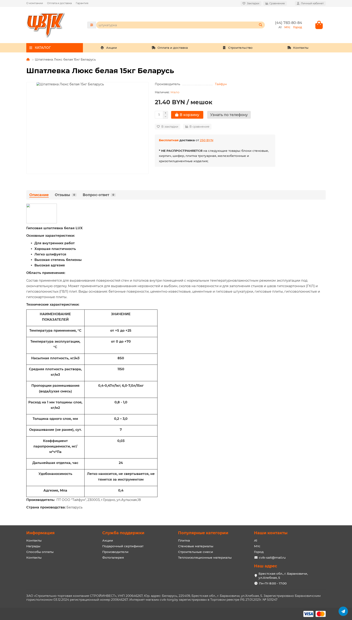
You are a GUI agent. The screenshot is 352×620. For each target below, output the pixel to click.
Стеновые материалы (195, 546)
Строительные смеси (195, 552)
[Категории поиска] (91, 25)
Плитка (184, 540)
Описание (39, 195)
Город (259, 552)
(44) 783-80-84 (288, 23)
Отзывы (65, 195)
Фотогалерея (113, 557)
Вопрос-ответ (98, 195)
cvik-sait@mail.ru (272, 557)
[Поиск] (260, 25)
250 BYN (206, 140)
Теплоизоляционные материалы (205, 557)
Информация (40, 532)
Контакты (300, 48)
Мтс (257, 546)
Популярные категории (203, 532)
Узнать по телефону (229, 115)
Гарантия (82, 3)
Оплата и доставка (59, 3)
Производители (115, 552)
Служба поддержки (123, 532)
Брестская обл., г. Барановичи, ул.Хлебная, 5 (283, 576)
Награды (33, 546)
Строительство (240, 48)
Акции (111, 48)
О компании (34, 3)
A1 (255, 540)
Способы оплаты (40, 552)
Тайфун (221, 84)
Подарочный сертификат (122, 546)
